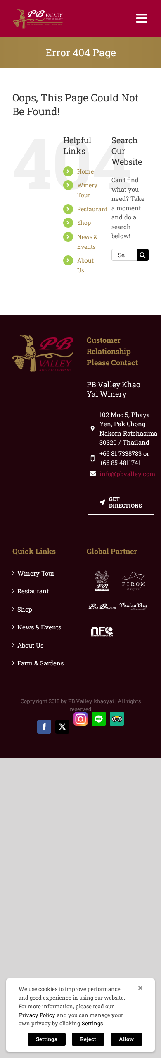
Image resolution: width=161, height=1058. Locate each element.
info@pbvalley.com (127, 474)
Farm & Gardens (40, 663)
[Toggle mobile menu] (142, 18)
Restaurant (92, 209)
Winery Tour (35, 573)
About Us (30, 645)
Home (85, 171)
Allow (126, 1039)
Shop (84, 223)
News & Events (39, 627)
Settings (92, 1023)
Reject (88, 1039)
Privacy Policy (37, 1015)
